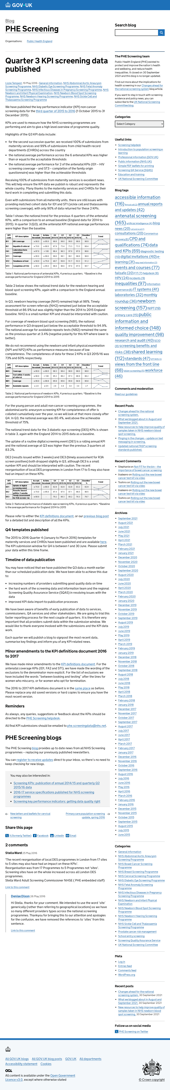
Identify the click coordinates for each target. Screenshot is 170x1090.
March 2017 (125, 743)
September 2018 (127, 670)
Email (73, 835)
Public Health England (39, 41)
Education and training (131, 174)
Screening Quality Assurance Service (139, 940)
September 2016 (127, 769)
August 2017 (125, 726)
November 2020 (127, 561)
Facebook (42, 835)
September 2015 (127, 821)
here (103, 542)
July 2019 (123, 626)
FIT (138, 273)
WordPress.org (126, 974)
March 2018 (125, 696)
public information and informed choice (138, 321)
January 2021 (126, 553)
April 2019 (124, 639)
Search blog (125, 25)
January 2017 (125, 752)
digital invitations (139, 256)
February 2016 (126, 800)
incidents (137, 278)
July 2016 (123, 778)
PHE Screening (32, 29)
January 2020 (126, 600)
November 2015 (127, 813)
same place (82, 688)
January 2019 (126, 652)
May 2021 (123, 535)
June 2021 (124, 531)
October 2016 (126, 765)
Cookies (46, 1064)
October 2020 (126, 566)
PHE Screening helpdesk (43, 718)
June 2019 (124, 631)
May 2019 (123, 635)
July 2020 (124, 579)
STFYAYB (156, 359)
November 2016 (127, 761)
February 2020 (127, 596)
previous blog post (96, 516)
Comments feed (127, 970)
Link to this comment (17, 887)
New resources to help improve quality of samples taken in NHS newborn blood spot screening (141, 430)
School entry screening (131, 936)
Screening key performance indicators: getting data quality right (57, 801)
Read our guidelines (126, 394)
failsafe (124, 273)
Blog (9, 20)
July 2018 (123, 678)
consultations (129, 233)
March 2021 (125, 544)
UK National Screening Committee (138, 178)
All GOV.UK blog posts (47, 1059)
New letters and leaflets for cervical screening (30, 815)
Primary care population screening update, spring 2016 (85, 815)
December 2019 (127, 605)
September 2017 (127, 722)
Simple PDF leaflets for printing (136, 165)
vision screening (134, 370)
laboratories (129, 294)
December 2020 (127, 557)
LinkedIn (59, 835)
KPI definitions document (57, 516)
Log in (121, 961)
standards (137, 358)
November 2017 (127, 713)
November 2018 (127, 661)
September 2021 (127, 518)
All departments (90, 1059)
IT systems (146, 289)
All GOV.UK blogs (17, 1059)
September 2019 (127, 618)
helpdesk (151, 273)
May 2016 (123, 787)
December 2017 (127, 709)
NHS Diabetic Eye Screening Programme (55, 86)
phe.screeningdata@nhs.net (86, 726)
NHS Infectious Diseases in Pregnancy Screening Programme (67, 89)
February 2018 (126, 700)
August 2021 (125, 522)
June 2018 (124, 683)
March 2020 (125, 592)
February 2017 (126, 748)
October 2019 (126, 613)
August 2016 (125, 774)
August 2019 (125, 622)
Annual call (131, 204)
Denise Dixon (20, 896)
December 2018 (127, 657)
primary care (126, 315)
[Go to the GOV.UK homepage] (18, 5)
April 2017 (124, 739)
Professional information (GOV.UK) (138, 157)
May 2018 (123, 687)
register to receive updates (34, 760)
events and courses (137, 267)
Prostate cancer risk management (137, 931)
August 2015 (125, 826)
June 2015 (124, 834)
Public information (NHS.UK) (135, 161)
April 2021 (124, 540)
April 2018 (124, 691)
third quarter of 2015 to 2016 (55, 111)
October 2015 (126, 817)
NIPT (154, 308)
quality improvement (139, 334)
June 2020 (124, 583)
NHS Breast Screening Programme (138, 871)
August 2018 (125, 674)
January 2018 (126, 704)
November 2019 (127, 609)
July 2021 (123, 527)
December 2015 (127, 808)
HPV (122, 278)
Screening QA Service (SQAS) (135, 170)
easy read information (146, 262)
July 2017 (123, 730)
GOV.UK (70, 1059)
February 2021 (126, 548)
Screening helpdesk (129, 145)
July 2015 (123, 830)
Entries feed (125, 966)
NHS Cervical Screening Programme (139, 876)
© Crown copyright (152, 1080)
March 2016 (125, 795)
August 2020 (126, 574)
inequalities (130, 283)
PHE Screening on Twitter (133, 1031)
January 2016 (126, 804)
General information (50, 83)
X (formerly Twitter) (20, 835)
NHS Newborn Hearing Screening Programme (46, 96)
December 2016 (127, 756)
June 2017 (124, 735)
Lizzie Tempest (13, 83)
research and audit (134, 340)
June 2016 (124, 782)
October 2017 (126, 717)
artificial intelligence (139, 223)
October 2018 (126, 665)
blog (35, 748)
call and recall (137, 229)
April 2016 (124, 791)
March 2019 (125, 644)
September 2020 (128, 570)
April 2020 (124, 587)
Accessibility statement (21, 1064)
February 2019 (126, 648)
